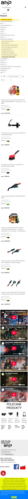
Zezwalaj (14, 497)
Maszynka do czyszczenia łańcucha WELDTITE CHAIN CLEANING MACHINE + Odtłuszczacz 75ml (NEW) (13, 101)
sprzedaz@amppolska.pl (9, 462)
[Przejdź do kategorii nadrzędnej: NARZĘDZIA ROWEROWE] (1, 76)
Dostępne (4, 13)
